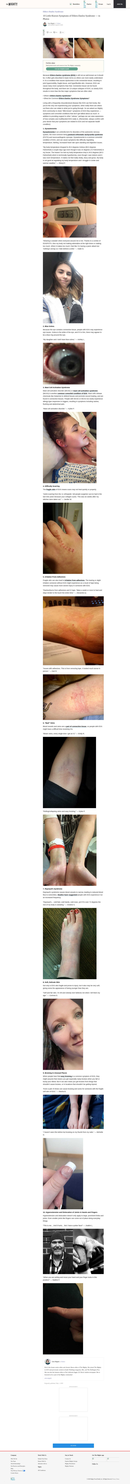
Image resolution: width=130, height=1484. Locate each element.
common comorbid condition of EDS (72, 393)
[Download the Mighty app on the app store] (99, 1459)
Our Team (13, 1461)
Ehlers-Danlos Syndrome (53, 12)
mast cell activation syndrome (85, 391)
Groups (100, 4)
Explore (89, 4)
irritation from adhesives (75, 580)
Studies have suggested (67, 895)
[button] (58, 23)
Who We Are (14, 1458)
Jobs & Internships (15, 1463)
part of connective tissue (76, 726)
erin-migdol (48, 1378)
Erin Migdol (51, 23)
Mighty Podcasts (69, 1466)
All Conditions (42, 1470)
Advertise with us (42, 1463)
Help (12, 1468)
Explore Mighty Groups (71, 1461)
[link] (11, 4)
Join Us (119, 4)
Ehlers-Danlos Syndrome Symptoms (74, 98)
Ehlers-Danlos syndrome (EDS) (62, 75)
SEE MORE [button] (73, 1445)
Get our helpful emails (62, 69)
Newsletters (76, 4)
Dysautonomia (49, 132)
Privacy (114, 1479)
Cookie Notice (14, 1473)
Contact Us (68, 1458)
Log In (109, 4)
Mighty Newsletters (70, 1463)
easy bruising (66, 1076)
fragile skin (50, 489)
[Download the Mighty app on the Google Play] (114, 1459)
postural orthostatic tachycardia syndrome (85, 135)
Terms (117, 1479)
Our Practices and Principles (18, 1466)
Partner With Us (42, 1461)
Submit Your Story (42, 1458)
